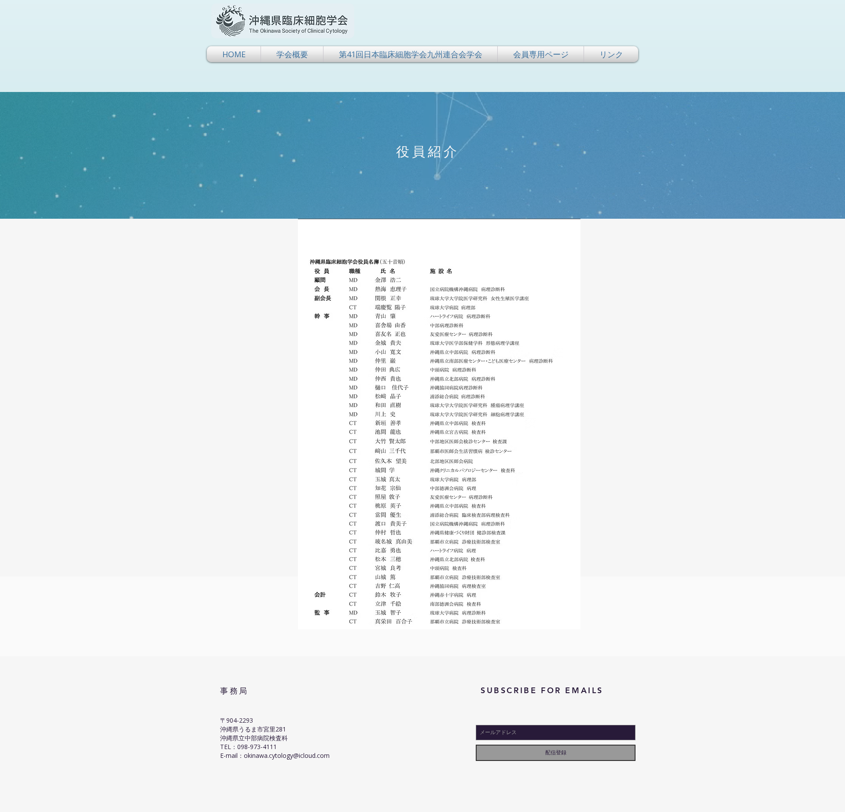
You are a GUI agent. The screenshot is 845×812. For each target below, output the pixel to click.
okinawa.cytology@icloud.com (287, 755)
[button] (292, 54)
